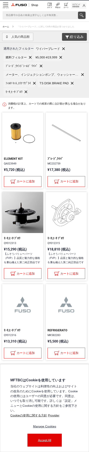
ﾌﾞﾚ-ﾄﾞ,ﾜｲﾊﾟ (55, 158)
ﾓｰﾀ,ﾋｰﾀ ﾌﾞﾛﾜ (12, 238)
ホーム (6, 26)
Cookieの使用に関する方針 (28, 415)
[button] (49, 49)
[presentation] (82, 15)
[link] (78, 5)
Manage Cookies (44, 426)
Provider (53, 415)
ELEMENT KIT (13, 158)
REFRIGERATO (57, 330)
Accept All (44, 440)
